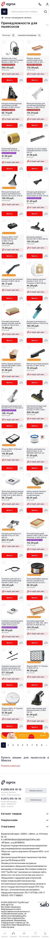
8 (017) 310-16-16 (11, 798)
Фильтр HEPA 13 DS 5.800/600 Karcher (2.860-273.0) (10, 239)
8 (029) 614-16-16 (11, 789)
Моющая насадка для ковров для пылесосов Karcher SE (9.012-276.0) (12, 194)
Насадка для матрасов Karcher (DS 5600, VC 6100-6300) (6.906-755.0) (37, 194)
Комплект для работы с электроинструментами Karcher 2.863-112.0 (11, 581)
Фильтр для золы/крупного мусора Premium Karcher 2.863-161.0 (12, 60)
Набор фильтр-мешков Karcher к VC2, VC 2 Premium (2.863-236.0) (36, 281)
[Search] (45, 11)
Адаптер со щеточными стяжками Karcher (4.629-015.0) (37, 151)
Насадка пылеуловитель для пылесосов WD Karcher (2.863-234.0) (12, 105)
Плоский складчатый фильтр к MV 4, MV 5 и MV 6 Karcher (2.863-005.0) (37, 535)
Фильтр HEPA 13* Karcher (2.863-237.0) (37, 667)
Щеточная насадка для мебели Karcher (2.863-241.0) (36, 710)
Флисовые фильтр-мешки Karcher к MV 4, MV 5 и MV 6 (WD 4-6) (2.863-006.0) (12, 493)
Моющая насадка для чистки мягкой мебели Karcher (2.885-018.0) (36, 105)
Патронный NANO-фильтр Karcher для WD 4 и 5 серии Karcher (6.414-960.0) (37, 581)
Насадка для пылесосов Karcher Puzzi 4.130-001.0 (12, 407)
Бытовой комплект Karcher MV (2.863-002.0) (37, 238)
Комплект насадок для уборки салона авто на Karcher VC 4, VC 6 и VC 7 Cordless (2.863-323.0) (12, 668)
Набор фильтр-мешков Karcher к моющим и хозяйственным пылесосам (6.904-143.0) (37, 493)
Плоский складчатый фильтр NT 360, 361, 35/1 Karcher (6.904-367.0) (37, 623)
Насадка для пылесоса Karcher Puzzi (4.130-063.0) (11, 535)
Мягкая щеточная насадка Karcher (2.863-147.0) (37, 365)
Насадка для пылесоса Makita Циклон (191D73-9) (37, 322)
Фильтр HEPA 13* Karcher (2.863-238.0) (12, 709)
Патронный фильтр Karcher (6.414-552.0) (11, 150)
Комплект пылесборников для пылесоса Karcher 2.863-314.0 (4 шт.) (12, 623)
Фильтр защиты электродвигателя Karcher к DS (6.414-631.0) (35, 60)
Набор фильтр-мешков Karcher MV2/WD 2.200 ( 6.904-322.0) (11, 366)
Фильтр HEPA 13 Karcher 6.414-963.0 (12, 450)
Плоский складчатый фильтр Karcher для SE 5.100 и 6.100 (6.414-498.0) (11, 323)
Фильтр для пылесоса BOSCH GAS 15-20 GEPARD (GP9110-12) (36, 451)
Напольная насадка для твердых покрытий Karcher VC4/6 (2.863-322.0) (36, 408)
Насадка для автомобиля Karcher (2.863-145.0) (12, 280)
